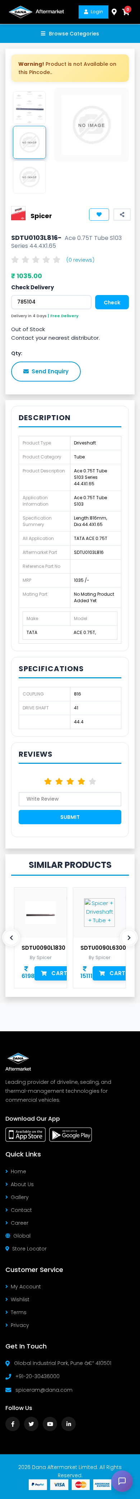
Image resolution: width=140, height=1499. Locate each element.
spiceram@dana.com (44, 1390)
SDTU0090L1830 (43, 948)
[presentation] (11, 938)
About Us (22, 1184)
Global (22, 1235)
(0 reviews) (80, 260)
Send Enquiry (50, 371)
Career (19, 1223)
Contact (21, 1210)
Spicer (41, 215)
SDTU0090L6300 (103, 948)
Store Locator (29, 1248)
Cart (59, 973)
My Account (26, 1286)
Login (97, 11)
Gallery (20, 1197)
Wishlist (20, 1299)
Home (18, 1171)
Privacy (20, 1325)
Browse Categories (74, 33)
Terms (19, 1312)
